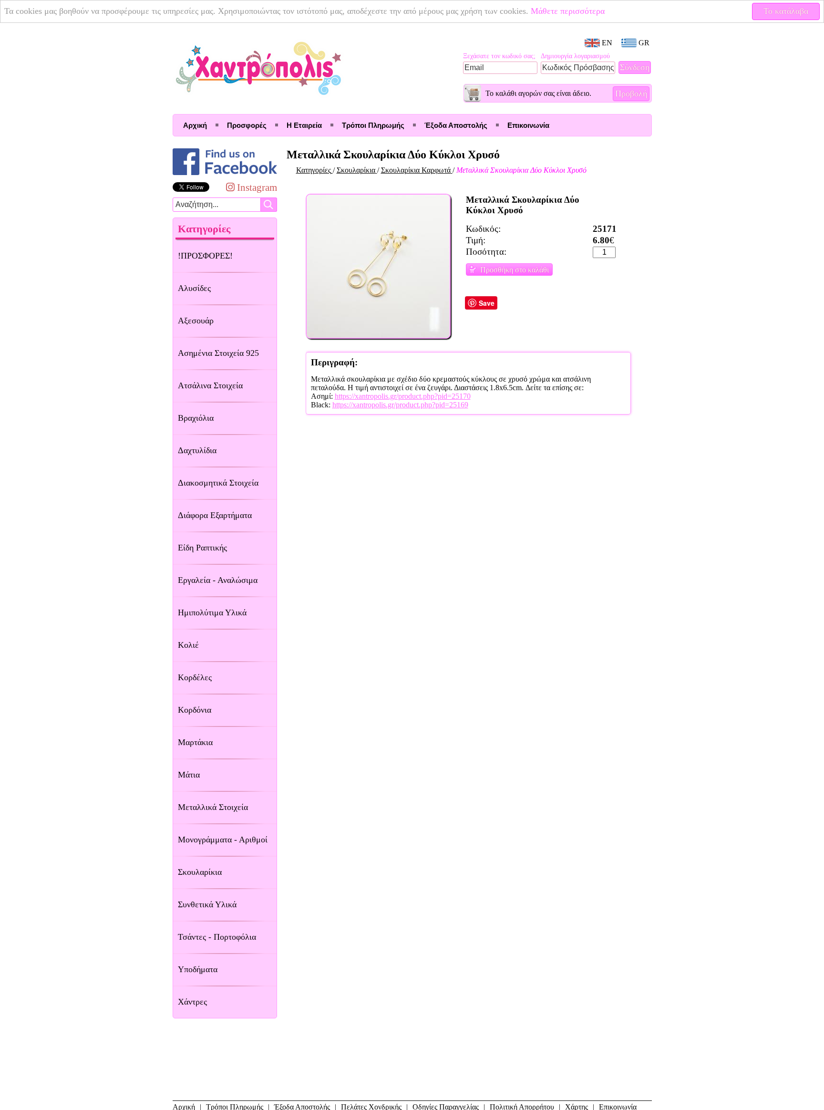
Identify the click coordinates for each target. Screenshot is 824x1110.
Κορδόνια (194, 710)
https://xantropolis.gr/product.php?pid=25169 (400, 405)
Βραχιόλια (196, 418)
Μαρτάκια (195, 742)
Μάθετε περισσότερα (568, 11)
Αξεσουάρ (196, 320)
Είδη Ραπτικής (202, 547)
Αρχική (195, 125)
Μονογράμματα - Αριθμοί (223, 839)
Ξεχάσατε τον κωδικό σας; (499, 56)
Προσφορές (247, 125)
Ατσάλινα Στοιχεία (210, 385)
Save (486, 303)
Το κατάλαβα (785, 11)
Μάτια (189, 774)
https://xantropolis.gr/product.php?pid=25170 (403, 396)
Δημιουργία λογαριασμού (575, 56)
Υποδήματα (197, 969)
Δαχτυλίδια (197, 450)
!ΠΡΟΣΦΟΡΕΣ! (205, 255)
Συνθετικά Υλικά (207, 904)
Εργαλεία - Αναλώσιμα (218, 580)
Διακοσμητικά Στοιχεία (218, 483)
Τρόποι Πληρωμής (373, 125)
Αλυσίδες (194, 288)
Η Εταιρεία (304, 125)
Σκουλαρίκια (200, 872)
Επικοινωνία (528, 125)
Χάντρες (192, 1001)
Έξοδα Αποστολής (455, 125)
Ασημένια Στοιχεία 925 (218, 353)
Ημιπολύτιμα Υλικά (212, 612)
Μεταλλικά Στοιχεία (213, 807)
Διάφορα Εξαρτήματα (215, 515)
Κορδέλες (195, 677)
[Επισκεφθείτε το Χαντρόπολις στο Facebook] (225, 175)
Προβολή (631, 93)
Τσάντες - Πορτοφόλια (217, 937)
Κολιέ (188, 645)
